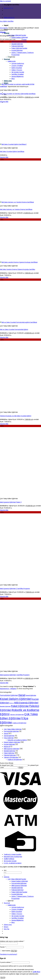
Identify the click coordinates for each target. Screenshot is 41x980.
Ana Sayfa (3, 28)
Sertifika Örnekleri (17, 74)
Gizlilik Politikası (9, 859)
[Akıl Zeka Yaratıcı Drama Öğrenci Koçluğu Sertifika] (19, 262)
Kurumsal (7, 59)
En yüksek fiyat (33, 765)
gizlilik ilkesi (36, 972)
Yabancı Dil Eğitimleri (17, 715)
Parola (3, 947)
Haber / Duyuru (16, 70)
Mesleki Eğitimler (17, 44)
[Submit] (4, 875)
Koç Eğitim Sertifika (6, 21)
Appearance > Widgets (8, 689)
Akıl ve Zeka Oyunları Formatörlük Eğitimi (14, 329)
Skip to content (5, 1)
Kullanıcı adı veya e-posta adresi (12, 941)
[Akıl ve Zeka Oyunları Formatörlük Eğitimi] (18, 322)
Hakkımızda (12, 61)
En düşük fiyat (5, 765)
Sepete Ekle (4, 102)
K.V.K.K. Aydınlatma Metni (12, 863)
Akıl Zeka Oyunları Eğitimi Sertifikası (12, 152)
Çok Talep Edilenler (14, 35)
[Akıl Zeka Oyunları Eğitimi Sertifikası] (13, 144)
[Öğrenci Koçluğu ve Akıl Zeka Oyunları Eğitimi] (12, 409)
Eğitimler (6, 33)
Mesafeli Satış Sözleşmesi (13, 857)
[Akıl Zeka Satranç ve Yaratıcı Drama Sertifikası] (17, 202)
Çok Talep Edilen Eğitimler (13, 729)
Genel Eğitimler (31, 695)
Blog (12, 79)
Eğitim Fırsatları (16, 68)
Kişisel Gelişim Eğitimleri (19, 37)
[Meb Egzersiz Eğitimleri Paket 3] (12, 495)
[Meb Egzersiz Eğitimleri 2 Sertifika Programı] (12, 581)
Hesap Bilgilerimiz (17, 76)
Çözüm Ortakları (17, 66)
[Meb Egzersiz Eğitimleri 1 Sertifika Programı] (12, 668)
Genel (21, 695)
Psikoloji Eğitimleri (17, 46)
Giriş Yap (13, 951)
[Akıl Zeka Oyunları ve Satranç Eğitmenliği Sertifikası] (20, 86)
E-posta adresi (6, 962)
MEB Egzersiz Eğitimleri (19, 42)
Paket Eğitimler (16, 48)
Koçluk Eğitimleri (17, 50)
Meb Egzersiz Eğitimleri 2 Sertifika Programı (15, 589)
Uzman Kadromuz (17, 63)
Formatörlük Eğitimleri (9, 695)
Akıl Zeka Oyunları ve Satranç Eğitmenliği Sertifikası (17, 94)
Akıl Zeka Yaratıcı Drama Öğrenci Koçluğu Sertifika (17, 269)
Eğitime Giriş (8, 81)
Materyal (11, 703)
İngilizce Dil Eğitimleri (19, 723)
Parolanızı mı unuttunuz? (8, 954)
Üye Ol (3, 977)
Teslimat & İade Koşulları (12, 854)
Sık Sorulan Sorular (17, 72)
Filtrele (21, 767)
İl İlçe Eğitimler (9, 738)
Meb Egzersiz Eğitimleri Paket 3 (10, 502)
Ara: (5, 870)
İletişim (6, 83)
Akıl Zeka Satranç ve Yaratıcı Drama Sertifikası (16, 209)
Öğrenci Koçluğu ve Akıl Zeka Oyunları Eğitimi (15, 416)
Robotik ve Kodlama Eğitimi (17, 740)
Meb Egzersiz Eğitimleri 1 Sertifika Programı (14, 675)
